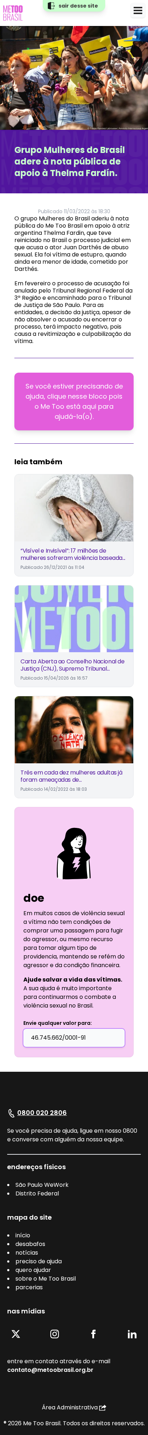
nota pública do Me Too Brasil (71, 222)
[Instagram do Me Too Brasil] (54, 1334)
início (22, 1235)
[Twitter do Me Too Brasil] (15, 1334)
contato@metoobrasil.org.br (50, 1370)
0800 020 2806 (42, 1112)
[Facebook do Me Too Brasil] (93, 1334)
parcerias (29, 1287)
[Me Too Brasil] (13, 13)
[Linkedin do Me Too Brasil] (132, 1334)
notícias (26, 1253)
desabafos (30, 1244)
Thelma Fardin (63, 233)
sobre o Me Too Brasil (45, 1278)
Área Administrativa (70, 1407)
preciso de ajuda (38, 1261)
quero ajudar (33, 1270)
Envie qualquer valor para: (57, 1023)
